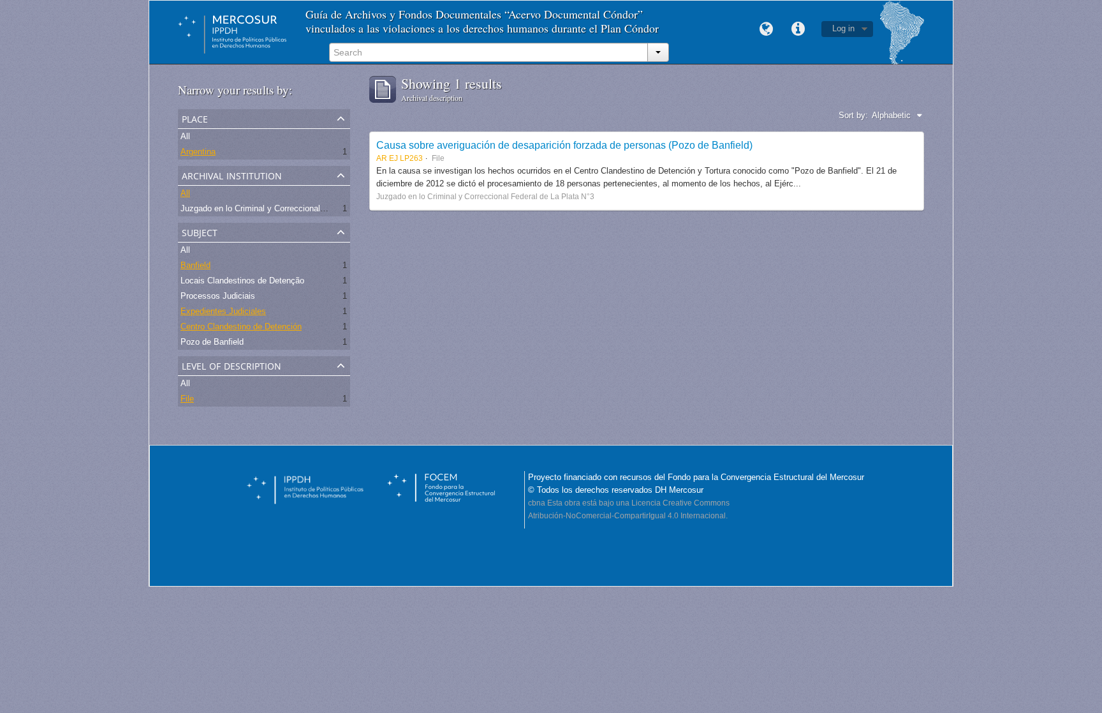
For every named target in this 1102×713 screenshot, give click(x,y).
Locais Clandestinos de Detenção (242, 280)
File (187, 398)
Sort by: (853, 115)
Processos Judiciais (217, 296)
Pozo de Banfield (212, 342)
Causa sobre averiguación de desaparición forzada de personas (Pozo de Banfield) (564, 145)
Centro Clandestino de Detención (241, 326)
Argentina (198, 151)
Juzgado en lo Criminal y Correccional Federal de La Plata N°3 (295, 208)
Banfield (195, 265)
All (185, 136)
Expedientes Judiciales (223, 311)
